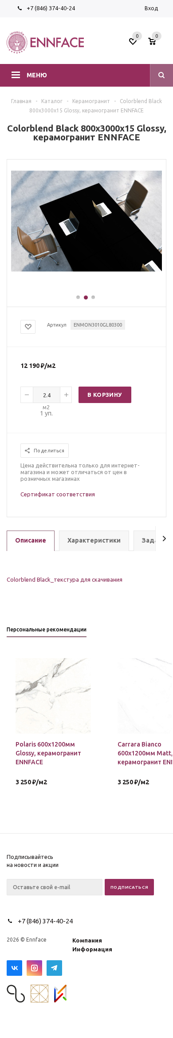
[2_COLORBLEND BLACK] (86, 269)
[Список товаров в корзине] (158, 44)
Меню (37, 75)
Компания (87, 940)
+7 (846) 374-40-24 (51, 8)
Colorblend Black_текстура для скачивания (64, 579)
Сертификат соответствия (57, 494)
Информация (92, 949)
